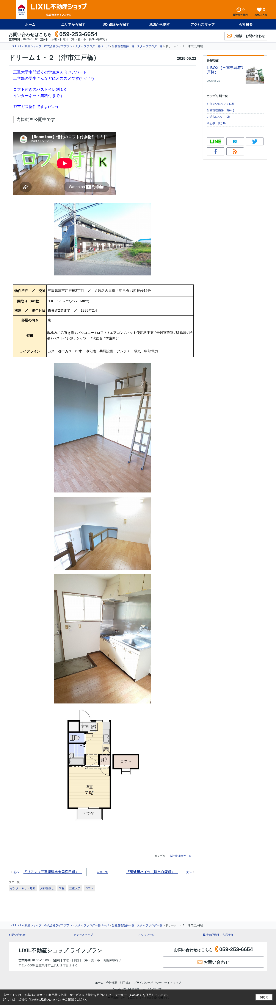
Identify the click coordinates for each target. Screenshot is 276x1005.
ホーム (30, 24)
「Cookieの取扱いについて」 (44, 999)
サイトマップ (172, 982)
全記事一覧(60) (216, 123)
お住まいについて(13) (220, 103)
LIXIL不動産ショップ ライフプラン (60, 950)
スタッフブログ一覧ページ (92, 46)
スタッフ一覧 (146, 934)
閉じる (264, 997)
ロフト (89, 888)
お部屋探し (47, 888)
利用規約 (125, 982)
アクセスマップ (83, 934)
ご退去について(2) (218, 116)
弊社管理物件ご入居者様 (218, 934)
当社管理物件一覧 (180, 856)
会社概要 (246, 24)
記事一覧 (102, 872)
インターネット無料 (22, 888)
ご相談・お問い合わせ (249, 36)
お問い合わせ (17, 934)
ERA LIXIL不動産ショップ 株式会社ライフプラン (40, 46)
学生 (61, 888)
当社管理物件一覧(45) (220, 110)
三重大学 (74, 888)
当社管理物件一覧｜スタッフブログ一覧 (137, 46)
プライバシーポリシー (148, 982)
